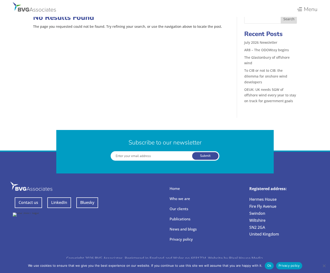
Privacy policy (181, 239)
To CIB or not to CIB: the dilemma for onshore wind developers (265, 76)
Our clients (179, 208)
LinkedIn (59, 202)
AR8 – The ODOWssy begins (266, 50)
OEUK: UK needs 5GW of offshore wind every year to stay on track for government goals (270, 95)
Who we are (180, 198)
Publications (180, 218)
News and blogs (183, 229)
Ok (269, 265)
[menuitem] (307, 8)
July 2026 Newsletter (260, 42)
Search (288, 19)
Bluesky (87, 202)
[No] (324, 265)
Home (175, 188)
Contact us (28, 202)
